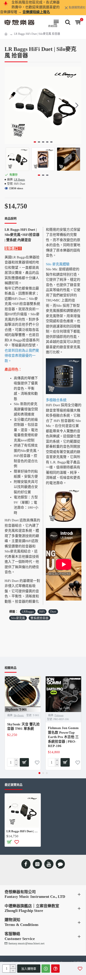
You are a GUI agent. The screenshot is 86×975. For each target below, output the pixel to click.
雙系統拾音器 (39, 618)
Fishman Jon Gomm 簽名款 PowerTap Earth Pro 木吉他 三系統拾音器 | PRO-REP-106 (63, 737)
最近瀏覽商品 (13, 784)
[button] (9, 105)
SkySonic (19, 715)
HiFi (42, 611)
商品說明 (11, 218)
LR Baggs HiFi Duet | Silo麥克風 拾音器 (22, 831)
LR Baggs (19, 179)
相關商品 (11, 667)
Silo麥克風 (18, 618)
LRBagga (28, 611)
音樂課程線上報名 (36, 12)
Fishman (59, 715)
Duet (53, 611)
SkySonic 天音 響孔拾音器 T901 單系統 (23, 726)
